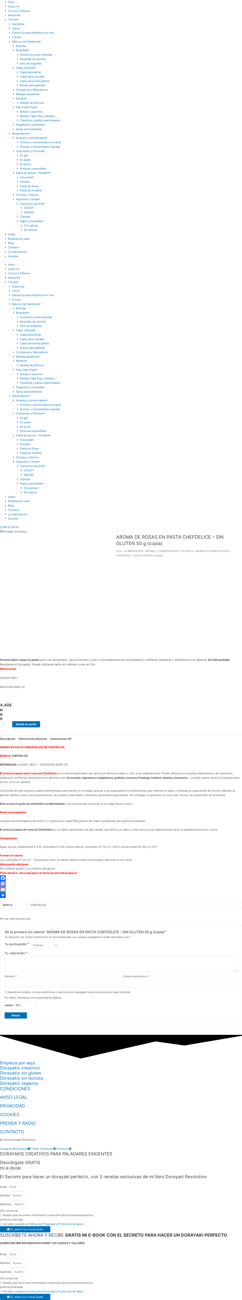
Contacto (13, 247)
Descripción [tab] (7, 738)
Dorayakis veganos (19, 1083)
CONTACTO (12, 1131)
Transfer (25, 216)
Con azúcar (31, 225)
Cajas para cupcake (32, 76)
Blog (11, 243)
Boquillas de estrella (33, 59)
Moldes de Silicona (32, 102)
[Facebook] (121, 878)
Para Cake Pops (26, 107)
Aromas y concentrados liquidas (40, 146)
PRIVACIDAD (12, 1105)
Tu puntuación (17, 944)
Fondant (25, 181)
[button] (121, 710)
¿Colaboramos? (17, 251)
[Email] (121, 889)
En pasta (25, 159)
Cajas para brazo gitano (34, 81)
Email (3, 1186)
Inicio (11, 2)
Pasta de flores (29, 186)
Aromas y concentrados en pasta (40, 142)
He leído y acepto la (43, 1224)
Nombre (11, 976)
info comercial (9, 1210)
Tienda (12, 19)
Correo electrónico (136, 976)
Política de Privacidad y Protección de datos (55, 1224)
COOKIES (9, 1114)
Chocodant (27, 177)
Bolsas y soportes (31, 111)
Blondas (21, 46)
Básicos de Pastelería (25, 41)
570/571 (29, 208)
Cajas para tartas (30, 72)
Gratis (11, 234)
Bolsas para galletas (32, 85)
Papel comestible (31, 221)
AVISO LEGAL (13, 1097)
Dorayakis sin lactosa (21, 1078)
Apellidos (6, 1204)
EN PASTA (187, 551)
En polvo (25, 164)
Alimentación (20, 133)
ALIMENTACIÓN (134, 551)
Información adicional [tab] (33, 738)
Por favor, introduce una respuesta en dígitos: (33, 997)
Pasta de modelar (31, 190)
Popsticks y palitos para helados (40, 120)
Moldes (20, 98)
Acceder (13, 256)
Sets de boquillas (31, 63)
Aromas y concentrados (31, 137)
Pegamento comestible (30, 124)
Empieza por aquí (19, 238)
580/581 (29, 212)
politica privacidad (11, 1219)
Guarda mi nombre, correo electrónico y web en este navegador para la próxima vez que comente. (69, 992)
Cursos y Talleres (19, 11)
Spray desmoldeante (29, 129)
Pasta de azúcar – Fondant (32, 173)
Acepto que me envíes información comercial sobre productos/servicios (48, 1215)
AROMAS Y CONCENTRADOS (162, 551)
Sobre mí (13, 6)
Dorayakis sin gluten (20, 1073)
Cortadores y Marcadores (32, 89)
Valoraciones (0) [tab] (60, 738)
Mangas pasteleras (28, 94)
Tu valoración (16, 953)
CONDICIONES (15, 1088)
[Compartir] (121, 895)
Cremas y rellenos (27, 194)
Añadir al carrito (26, 724)
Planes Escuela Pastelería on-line (33, 32)
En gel (24, 155)
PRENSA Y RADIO (18, 1123)
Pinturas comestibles (33, 168)
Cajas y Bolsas (25, 67)
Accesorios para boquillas (36, 54)
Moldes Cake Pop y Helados (37, 116)
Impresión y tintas (27, 199)
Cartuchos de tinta (31, 203)
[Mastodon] (121, 884)
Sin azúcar (30, 230)
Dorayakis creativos (20, 1067)
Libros (16, 28)
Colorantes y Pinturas (29, 151)
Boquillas (21, 50)
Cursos (16, 37)
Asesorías (14, 15)
